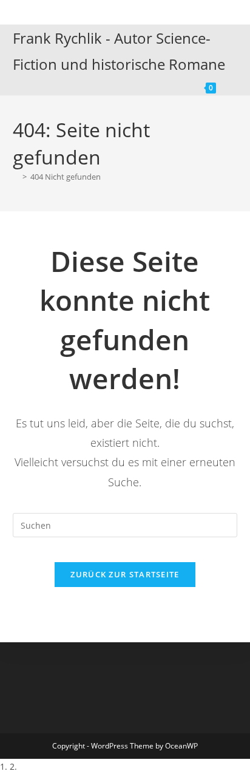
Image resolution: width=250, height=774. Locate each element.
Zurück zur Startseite (124, 574)
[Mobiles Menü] (229, 86)
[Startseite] (16, 176)
